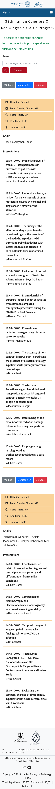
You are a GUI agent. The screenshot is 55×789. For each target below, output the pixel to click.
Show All (18, 70)
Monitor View (24, 84)
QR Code (40, 84)
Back (10, 84)
